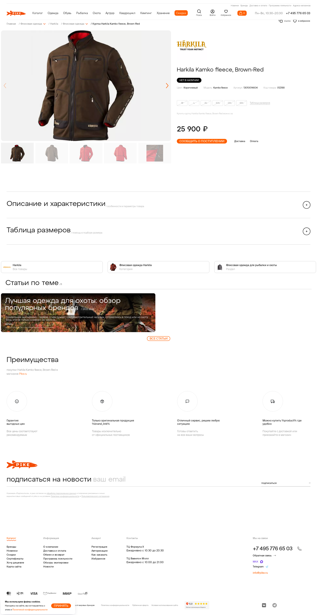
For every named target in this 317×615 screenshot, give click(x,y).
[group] (86, 85)
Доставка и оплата (258, 6)
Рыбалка (82, 13)
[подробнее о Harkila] (192, 45)
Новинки (235, 6)
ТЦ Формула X (135, 546)
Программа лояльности (280, 6)
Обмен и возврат (54, 554)
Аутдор (110, 13)
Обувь (67, 13)
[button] (167, 85)
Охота (97, 13)
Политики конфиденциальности (65, 496)
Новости (48, 566)
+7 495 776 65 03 (298, 13)
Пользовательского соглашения (95, 496)
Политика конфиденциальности (115, 605)
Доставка (239, 141)
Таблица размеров (260, 103)
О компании (50, 546)
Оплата (254, 141)
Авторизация (99, 550)
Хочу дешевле (15, 562)
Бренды (244, 6)
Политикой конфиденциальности (30, 609)
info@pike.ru (260, 572)
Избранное (98, 558)
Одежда (53, 13)
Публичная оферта (140, 605)
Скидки (181, 13)
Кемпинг (146, 13)
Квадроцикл (127, 13)
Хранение (163, 13)
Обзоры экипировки (56, 562)
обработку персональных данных (61, 493)
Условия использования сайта (164, 605)
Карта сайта (14, 566)
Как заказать (99, 554)
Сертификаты (15, 558)
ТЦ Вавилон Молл (137, 558)
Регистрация (99, 546)
